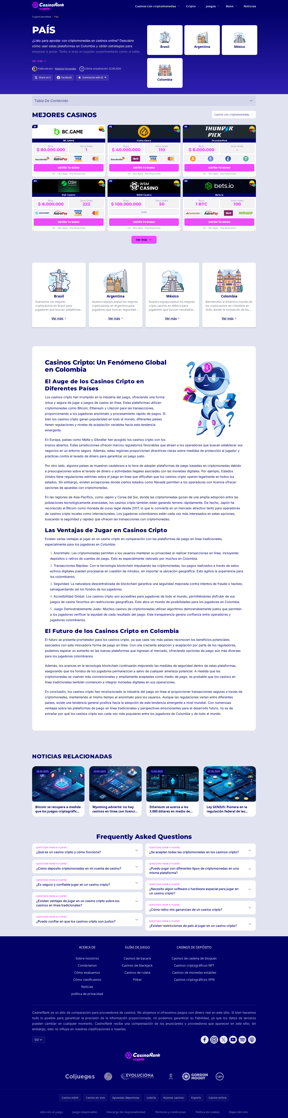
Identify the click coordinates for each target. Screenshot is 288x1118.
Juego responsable (84, 1112)
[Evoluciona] (139, 1076)
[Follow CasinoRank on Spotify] (242, 1040)
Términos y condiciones (170, 1112)
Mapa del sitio (238, 1112)
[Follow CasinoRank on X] (224, 1040)
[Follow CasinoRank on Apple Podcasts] (252, 1040)
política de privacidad (87, 994)
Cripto (191, 6)
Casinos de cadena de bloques (194, 958)
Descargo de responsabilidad (126, 1112)
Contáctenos (87, 965)
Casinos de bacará (137, 958)
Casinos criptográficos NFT (194, 965)
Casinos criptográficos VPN (194, 979)
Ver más (141, 240)
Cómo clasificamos (87, 979)
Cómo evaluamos (87, 972)
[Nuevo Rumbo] (170, 1076)
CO (37, 1039)
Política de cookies (208, 1112)
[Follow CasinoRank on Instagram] (214, 1040)
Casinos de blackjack (137, 965)
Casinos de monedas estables (194, 972)
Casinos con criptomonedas (155, 6)
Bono (229, 6)
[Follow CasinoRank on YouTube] (233, 1040)
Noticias (250, 6)
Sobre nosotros (87, 958)
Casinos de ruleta (137, 972)
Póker (137, 979)
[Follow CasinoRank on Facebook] (205, 1040)
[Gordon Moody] (195, 1076)
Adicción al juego (51, 1112)
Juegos (211, 6)
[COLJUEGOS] (80, 1076)
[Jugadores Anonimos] (108, 1076)
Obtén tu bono (69, 167)
